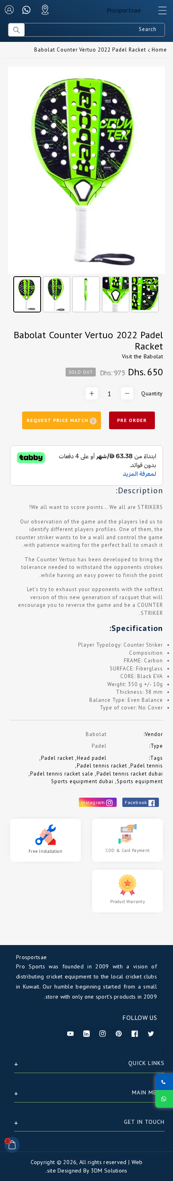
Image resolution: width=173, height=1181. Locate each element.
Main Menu (148, 1092)
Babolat (153, 356)
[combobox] (94, 30)
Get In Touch (144, 1121)
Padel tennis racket (102, 765)
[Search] (16, 29)
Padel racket (57, 758)
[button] (159, 12)
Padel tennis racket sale (61, 773)
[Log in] (9, 9)
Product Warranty (127, 901)
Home (159, 49)
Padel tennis (146, 765)
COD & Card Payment (127, 850)
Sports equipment (140, 781)
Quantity (152, 393)
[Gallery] (86, 190)
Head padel (92, 758)
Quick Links (146, 1063)
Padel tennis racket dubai (130, 773)
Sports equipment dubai (82, 781)
